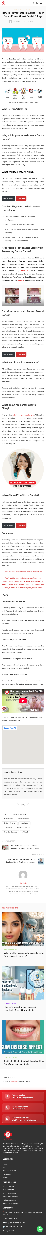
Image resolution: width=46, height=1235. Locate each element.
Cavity (6, 814)
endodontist (24, 823)
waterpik (20, 280)
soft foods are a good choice (23, 415)
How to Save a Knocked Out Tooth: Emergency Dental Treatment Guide (25, 847)
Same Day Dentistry (10, 832)
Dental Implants (10, 1003)
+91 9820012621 (11, 1219)
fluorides (24, 270)
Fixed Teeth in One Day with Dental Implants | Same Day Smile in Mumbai (20, 860)
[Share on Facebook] (18, 805)
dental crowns (8, 818)
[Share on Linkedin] (27, 805)
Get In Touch (8, 198)
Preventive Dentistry (22, 9)
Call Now (21, 198)
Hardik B (17, 21)
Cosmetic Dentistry (19, 814)
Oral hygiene (8, 827)
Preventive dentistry (23, 827)
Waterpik (25, 832)
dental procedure (23, 818)
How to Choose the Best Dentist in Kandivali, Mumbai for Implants (20, 1008)
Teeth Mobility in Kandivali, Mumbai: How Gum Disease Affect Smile (24, 1062)
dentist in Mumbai (9, 823)
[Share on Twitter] (23, 805)
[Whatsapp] (40, 1229)
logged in (13, 1081)
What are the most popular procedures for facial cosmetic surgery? (24, 954)
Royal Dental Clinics (33, 581)
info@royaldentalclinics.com (15, 1223)
